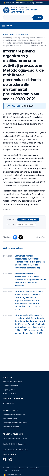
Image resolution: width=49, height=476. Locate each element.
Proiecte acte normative (14, 414)
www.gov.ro (8, 403)
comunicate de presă (26, 225)
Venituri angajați (10, 418)
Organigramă (9, 389)
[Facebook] (4, 459)
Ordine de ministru (11, 385)
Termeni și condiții (11, 426)
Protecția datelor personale (15, 422)
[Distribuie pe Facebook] (15, 237)
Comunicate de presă (19, 34)
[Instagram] (10, 459)
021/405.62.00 (9, 450)
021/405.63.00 (22, 450)
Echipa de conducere (12, 381)
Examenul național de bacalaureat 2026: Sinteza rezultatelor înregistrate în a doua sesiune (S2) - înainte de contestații (30, 279)
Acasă (5, 34)
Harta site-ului (9, 393)
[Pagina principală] (6, 10)
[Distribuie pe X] (20, 237)
